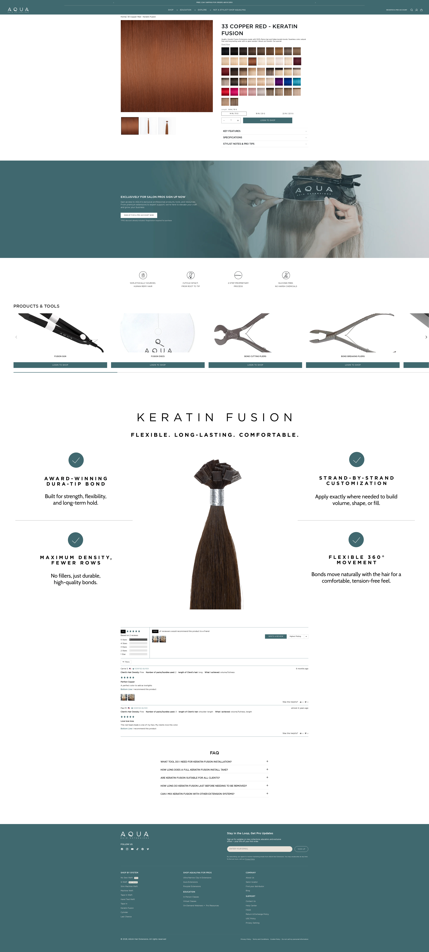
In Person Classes (191, 897)
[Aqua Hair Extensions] (18, 10)
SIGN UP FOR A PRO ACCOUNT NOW (139, 215)
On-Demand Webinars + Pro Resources (201, 906)
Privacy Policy (250, 859)
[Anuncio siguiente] (315, 3)
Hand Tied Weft (128, 899)
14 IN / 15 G (234, 113)
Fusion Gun (60, 356)
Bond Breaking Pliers (353, 356)
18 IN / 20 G (260, 113)
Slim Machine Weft (129, 886)
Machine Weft (127, 891)
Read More (225, 44)
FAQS (248, 910)
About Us (250, 878)
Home (123, 17)
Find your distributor (255, 886)
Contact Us (251, 901)
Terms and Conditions (261, 939)
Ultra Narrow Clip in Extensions (197, 878)
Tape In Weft (126, 895)
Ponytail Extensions (192, 886)
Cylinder (124, 912)
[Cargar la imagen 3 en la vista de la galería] (166, 126)
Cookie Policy (275, 939)
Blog (248, 891)
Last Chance (126, 917)
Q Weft (124, 882)
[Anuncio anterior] (113, 3)
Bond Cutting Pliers (255, 356)
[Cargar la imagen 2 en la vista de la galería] (148, 126)
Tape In (124, 904)
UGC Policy (251, 919)
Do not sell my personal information (295, 939)
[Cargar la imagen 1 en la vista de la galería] (130, 126)
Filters (127, 662)
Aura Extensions (190, 882)
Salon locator (252, 882)
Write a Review (275, 636)
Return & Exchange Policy (257, 914)
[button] (173, 10)
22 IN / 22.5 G (288, 113)
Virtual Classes (189, 901)
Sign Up (301, 849)
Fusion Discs (158, 356)
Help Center (251, 906)
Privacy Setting (252, 923)
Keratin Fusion (127, 908)
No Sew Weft (127, 878)
